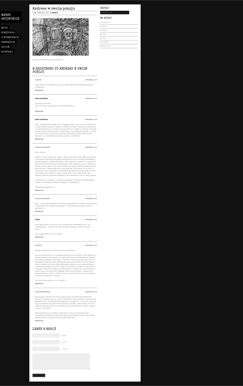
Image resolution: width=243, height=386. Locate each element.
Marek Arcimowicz (41, 98)
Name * (64, 336)
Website (65, 349)
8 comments (54, 13)
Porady (104, 30)
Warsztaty (105, 42)
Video (103, 38)
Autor (5, 46)
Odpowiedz (39, 90)
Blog (4, 27)
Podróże (104, 26)
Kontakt (7, 51)
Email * (65, 342)
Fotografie (105, 22)
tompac (37, 219)
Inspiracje (8, 42)
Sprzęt (103, 34)
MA (35, 13)
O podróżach (10, 37)
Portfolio (8, 32)
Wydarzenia (105, 46)
